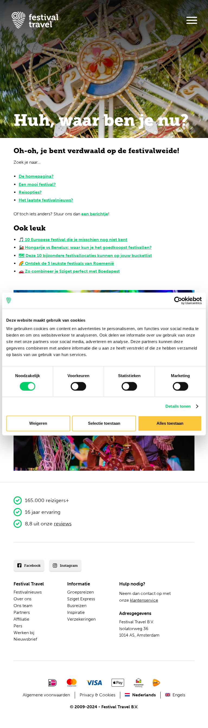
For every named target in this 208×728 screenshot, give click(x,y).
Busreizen (76, 605)
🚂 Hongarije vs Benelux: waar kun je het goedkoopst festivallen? (85, 247)
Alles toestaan (170, 423)
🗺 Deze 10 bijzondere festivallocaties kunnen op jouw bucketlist (85, 255)
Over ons (22, 598)
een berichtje (94, 213)
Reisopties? (30, 192)
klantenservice (144, 600)
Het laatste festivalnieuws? (46, 200)
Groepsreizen (80, 592)
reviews (63, 524)
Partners (22, 612)
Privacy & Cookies (97, 694)
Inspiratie (76, 612)
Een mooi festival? (37, 184)
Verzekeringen (81, 619)
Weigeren (38, 423)
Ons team (23, 605)
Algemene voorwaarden (46, 694)
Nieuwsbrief (25, 639)
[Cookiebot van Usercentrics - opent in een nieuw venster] (178, 301)
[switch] (78, 386)
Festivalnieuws (28, 592)
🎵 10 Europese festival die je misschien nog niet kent (73, 239)
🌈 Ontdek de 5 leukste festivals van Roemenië (66, 263)
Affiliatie (21, 619)
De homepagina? (36, 176)
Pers (18, 625)
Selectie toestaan (104, 423)
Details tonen (178, 406)
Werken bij (24, 632)
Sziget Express (81, 598)
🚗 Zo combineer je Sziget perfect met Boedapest (69, 271)
